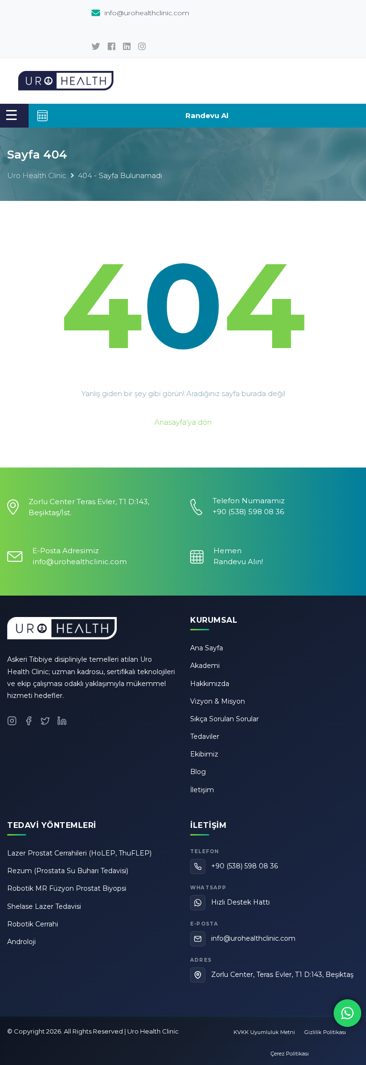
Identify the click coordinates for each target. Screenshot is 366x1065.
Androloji (21, 941)
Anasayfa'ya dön (183, 422)
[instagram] (142, 46)
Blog (198, 771)
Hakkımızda (209, 683)
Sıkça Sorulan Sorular (224, 719)
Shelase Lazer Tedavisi (44, 906)
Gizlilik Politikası (325, 1032)
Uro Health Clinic (36, 175)
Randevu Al (206, 115)
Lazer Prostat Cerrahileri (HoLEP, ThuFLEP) (79, 853)
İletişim (202, 790)
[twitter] (96, 46)
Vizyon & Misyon (217, 701)
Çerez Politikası (290, 1053)
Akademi (205, 665)
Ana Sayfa (206, 648)
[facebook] (111, 46)
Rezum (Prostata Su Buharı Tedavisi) (67, 870)
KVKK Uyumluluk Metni (264, 1032)
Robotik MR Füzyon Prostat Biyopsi (66, 888)
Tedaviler (204, 736)
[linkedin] (127, 46)
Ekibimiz (204, 754)
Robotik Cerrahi (32, 924)
